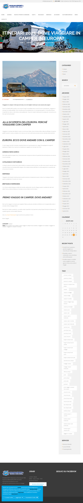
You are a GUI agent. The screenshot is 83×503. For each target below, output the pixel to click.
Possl (65, 374)
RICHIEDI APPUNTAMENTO (38, 484)
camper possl (67, 309)
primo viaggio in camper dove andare (28, 225)
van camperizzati (67, 404)
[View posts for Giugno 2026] (63, 221)
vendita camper (67, 410)
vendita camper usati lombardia (68, 424)
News (64, 74)
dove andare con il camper (12, 225)
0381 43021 (57, 1)
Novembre (67, 111)
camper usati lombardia (69, 324)
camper (65, 289)
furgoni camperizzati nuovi (68, 353)
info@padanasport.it (19, 99)
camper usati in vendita (69, 321)
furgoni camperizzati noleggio (68, 348)
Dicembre (66, 109)
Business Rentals (67, 444)
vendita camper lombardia (67, 419)
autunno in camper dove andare (69, 285)
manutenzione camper (69, 360)
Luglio (65, 121)
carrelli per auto (67, 330)
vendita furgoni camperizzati (67, 429)
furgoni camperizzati (68, 339)
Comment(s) (29, 99)
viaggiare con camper (43, 225)
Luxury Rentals (66, 446)
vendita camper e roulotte (67, 414)
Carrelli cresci (67, 327)
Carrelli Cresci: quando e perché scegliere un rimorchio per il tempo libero (70, 249)
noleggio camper (67, 363)
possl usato (66, 381)
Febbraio (66, 104)
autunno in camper (68, 281)
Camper (28, 42)
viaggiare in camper (68, 433)
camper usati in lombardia (67, 316)
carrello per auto (67, 333)
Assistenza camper (68, 278)
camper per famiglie (68, 306)
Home (22, 42)
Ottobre (66, 114)
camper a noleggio (68, 292)
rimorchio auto (67, 395)
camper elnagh (67, 295)
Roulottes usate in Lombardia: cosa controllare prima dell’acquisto (70, 255)
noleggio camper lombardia (67, 367)
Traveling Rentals (67, 449)
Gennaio (66, 106)
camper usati (66, 313)
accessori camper (67, 275)
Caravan (65, 71)
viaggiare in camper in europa (14, 226)
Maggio (66, 99)
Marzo (66, 101)
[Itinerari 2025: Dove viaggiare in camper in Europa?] (29, 79)
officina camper (67, 371)
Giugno (66, 97)
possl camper (67, 378)
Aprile (65, 126)
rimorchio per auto (68, 398)
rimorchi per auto (67, 401)
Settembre (67, 116)
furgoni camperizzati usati (69, 357)
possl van (66, 384)
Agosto (66, 119)
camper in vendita (68, 298)
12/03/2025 (6, 99)
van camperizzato (67, 407)
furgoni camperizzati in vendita (69, 343)
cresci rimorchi (67, 336)
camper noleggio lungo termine (69, 302)
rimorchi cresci (67, 392)
